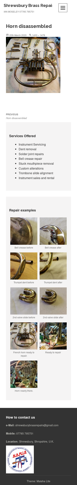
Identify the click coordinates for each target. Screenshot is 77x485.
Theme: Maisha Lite (38, 481)
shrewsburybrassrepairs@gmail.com (36, 425)
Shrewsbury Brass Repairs (30, 5)
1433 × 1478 (38, 35)
